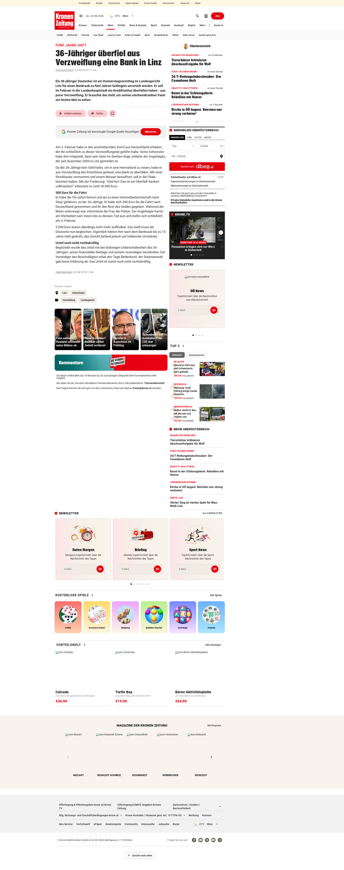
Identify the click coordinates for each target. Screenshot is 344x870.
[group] (68, 329)
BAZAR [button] (207, 137)
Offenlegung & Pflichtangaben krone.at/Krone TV (85, 806)
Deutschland (78, 293)
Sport (154, 25)
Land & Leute (114, 35)
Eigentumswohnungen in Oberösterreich (197, 181)
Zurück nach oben (139, 855)
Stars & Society (137, 25)
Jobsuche (184, 3)
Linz (65, 293)
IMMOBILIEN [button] (177, 137)
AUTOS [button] (198, 137)
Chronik (85, 35)
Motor (203, 25)
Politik (121, 25)
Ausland (178, 25)
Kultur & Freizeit (132, 35)
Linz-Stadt (98, 35)
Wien (110, 25)
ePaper (99, 3)
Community (114, 3)
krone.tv (218, 25)
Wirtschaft (72, 35)
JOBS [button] (189, 137)
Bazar (198, 3)
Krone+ (83, 25)
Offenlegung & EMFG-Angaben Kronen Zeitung (139, 806)
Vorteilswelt (84, 3)
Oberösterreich (64, 70)
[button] (209, 25)
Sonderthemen (161, 35)
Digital (191, 25)
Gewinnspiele (132, 3)
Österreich (97, 25)
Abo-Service (66, 824)
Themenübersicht (154, 383)
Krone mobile (150, 3)
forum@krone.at (142, 388)
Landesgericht (87, 300)
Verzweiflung (69, 300)
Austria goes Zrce (207, 35)
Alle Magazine (214, 725)
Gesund (165, 25)
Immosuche (168, 3)
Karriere (207, 815)
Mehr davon (189, 35)
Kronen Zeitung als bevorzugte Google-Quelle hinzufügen (112, 131)
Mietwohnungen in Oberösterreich (197, 185)
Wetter (175, 35)
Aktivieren (151, 131)
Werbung (193, 815)
